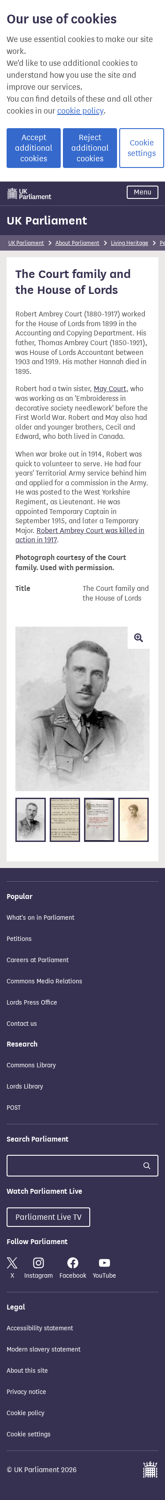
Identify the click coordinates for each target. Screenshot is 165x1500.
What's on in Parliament (40, 917)
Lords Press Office (32, 1002)
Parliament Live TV (48, 1217)
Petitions (19, 939)
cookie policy (80, 111)
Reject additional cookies (90, 148)
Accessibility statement (40, 1328)
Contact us (22, 1024)
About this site (27, 1370)
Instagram (38, 1275)
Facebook (72, 1275)
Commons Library (31, 1065)
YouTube (104, 1275)
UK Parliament (47, 220)
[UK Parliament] (29, 193)
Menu (142, 192)
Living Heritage (129, 243)
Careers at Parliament (38, 960)
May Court (110, 389)
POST (14, 1108)
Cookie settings (142, 148)
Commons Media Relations (44, 981)
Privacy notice (26, 1392)
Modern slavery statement (44, 1349)
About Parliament (77, 243)
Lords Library (25, 1086)
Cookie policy (25, 1413)
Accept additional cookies (33, 148)
